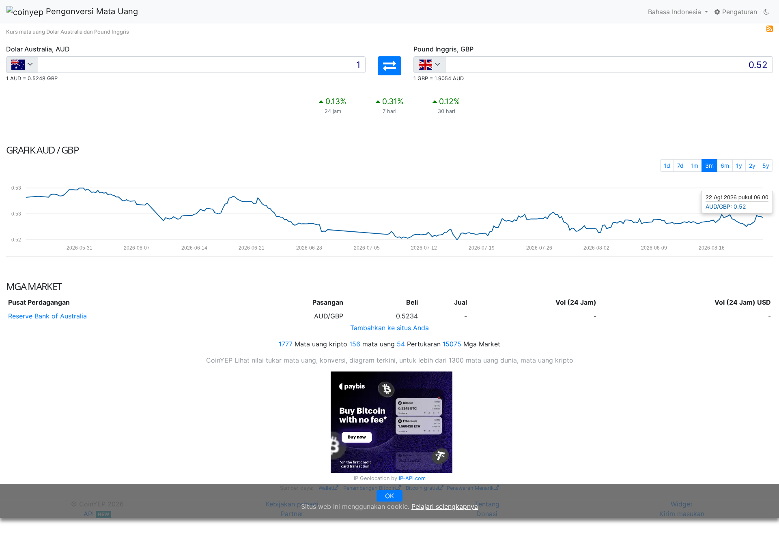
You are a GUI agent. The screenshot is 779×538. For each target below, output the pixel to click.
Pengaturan (738, 12)
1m (694, 165)
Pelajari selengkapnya (444, 506)
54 (401, 344)
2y (752, 165)
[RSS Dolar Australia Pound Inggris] (769, 28)
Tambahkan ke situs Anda (389, 328)
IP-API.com (412, 478)
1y (739, 165)
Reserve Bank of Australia (47, 316)
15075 (452, 344)
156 (354, 344)
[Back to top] (761, 520)
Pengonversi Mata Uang (90, 11)
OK (389, 496)
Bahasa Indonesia (675, 12)
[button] (389, 65)
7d (680, 165)
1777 (286, 344)
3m (709, 165)
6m (725, 165)
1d (667, 165)
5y (765, 165)
